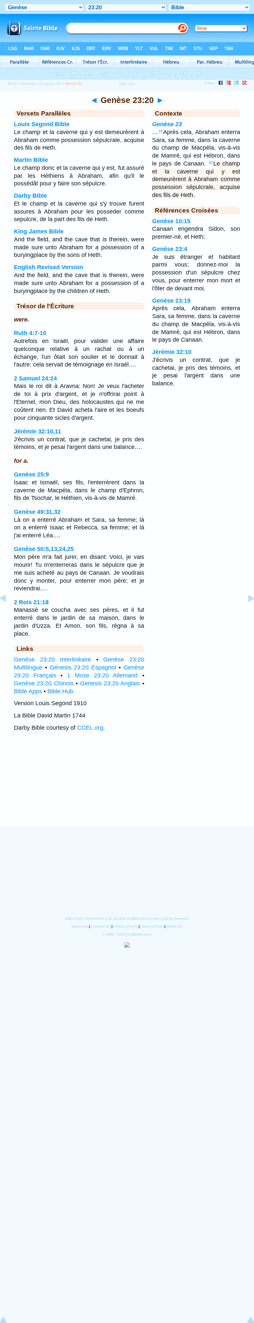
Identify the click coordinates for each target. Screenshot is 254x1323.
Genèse (28, 83)
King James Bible (39, 231)
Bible (12, 83)
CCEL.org (90, 727)
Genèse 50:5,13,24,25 (44, 549)
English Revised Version (48, 267)
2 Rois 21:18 (31, 602)
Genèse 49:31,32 (37, 512)
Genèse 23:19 (171, 300)
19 (160, 131)
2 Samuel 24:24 (35, 378)
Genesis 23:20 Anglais (110, 683)
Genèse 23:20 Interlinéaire (52, 659)
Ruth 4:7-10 (30, 333)
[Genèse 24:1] (245, 613)
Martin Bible (31, 160)
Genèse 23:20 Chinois (44, 683)
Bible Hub (60, 691)
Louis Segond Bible (41, 124)
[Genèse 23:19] (8, 613)
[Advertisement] (127, 785)
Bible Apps (28, 691)
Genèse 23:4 (169, 249)
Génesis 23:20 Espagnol (83, 667)
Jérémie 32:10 (171, 352)
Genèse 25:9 (31, 474)
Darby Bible (30, 195)
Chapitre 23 (50, 83)
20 (211, 163)
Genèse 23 (167, 124)
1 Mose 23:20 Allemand (102, 675)
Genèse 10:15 (171, 221)
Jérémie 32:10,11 (37, 431)
